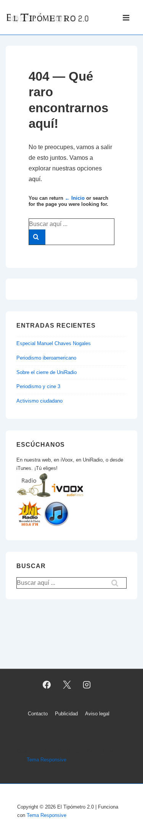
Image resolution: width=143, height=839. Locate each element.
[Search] (37, 237)
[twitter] (66, 685)
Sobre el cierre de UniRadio (46, 372)
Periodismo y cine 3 (38, 386)
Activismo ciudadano (39, 401)
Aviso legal (97, 713)
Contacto (38, 713)
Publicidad (66, 713)
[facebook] (46, 685)
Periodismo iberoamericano (46, 358)
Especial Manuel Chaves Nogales (53, 343)
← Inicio (75, 198)
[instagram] (87, 685)
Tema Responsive (46, 760)
